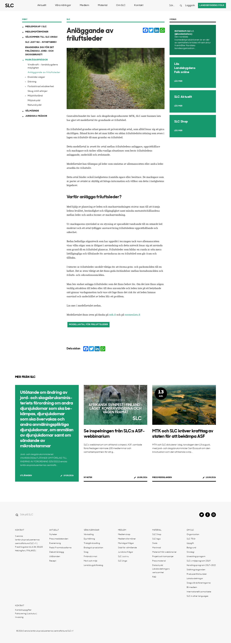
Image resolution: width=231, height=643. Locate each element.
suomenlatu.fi (132, 314)
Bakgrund (191, 548)
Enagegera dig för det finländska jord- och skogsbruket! (39, 51)
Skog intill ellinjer (38, 91)
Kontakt (138, 5)
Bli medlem (192, 587)
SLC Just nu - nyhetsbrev (41, 42)
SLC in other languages (198, 596)
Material (102, 5)
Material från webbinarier (164, 552)
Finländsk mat (90, 557)
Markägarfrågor (36, 60)
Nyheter (88, 477)
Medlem (84, 5)
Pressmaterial (159, 561)
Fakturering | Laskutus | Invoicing (26, 615)
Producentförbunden (197, 574)
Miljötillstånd (35, 96)
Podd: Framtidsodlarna (60, 548)
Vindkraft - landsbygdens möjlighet (43, 66)
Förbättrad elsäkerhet (41, 86)
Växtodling (89, 534)
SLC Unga (122, 561)
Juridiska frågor (36, 116)
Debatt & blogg (56, 552)
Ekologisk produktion (93, 548)
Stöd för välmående (127, 548)
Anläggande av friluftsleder (44, 72)
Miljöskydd (34, 100)
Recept (52, 561)
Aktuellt (41, 5)
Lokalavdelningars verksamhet (161, 571)
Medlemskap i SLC (36, 27)
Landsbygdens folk (212, 5)
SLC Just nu (123, 557)
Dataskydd (157, 565)
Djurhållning (89, 539)
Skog (86, 552)
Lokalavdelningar (195, 579)
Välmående (32, 111)
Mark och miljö (90, 561)
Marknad (156, 548)
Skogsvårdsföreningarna (199, 583)
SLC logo (156, 539)
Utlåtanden (26, 476)
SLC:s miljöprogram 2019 (199, 561)
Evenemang (55, 543)
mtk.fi (112, 314)
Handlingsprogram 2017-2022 (201, 565)
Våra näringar (63, 5)
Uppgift (190, 543)
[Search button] (181, 5)
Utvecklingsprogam (196, 557)
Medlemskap (124, 534)
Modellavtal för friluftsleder (88, 324)
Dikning (32, 82)
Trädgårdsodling (92, 543)
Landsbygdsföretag (93, 565)
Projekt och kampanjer (163, 557)
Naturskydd (34, 105)
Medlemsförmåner (36, 32)
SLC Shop (156, 534)
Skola (154, 543)
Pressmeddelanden (162, 477)
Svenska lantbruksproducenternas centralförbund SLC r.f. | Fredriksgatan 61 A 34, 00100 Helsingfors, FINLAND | (29, 543)
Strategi (190, 552)
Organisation (193, 534)
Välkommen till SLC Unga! (41, 37)
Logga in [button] (190, 5)
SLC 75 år (191, 539)
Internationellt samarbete (199, 592)
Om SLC (120, 5)
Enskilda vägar (36, 77)
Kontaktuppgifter (23, 610)
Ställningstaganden (196, 570)
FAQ (154, 577)
